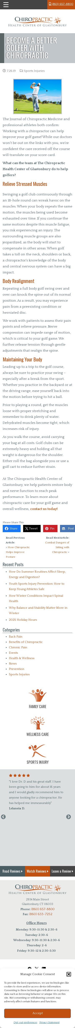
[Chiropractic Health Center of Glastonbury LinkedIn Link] (44, 966)
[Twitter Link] (37, 966)
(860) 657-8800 (62, 4)
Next (68, 817)
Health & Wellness (21, 658)
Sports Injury (38, 762)
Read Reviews (11, 871)
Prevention (16, 669)
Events (13, 653)
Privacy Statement (49, 1022)
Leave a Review (62, 871)
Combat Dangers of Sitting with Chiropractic (57, 547)
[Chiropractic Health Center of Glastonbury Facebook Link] (29, 966)
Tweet (32, 528)
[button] (69, 974)
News (13, 663)
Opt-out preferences (25, 1022)
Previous (3, 817)
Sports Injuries (34, 71)
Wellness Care (37, 734)
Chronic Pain (18, 647)
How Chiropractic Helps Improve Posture (18, 552)
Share (13, 528)
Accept (37, 1013)
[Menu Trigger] (6, 5)
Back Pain (15, 636)
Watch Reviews (37, 871)
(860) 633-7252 (40, 914)
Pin (51, 528)
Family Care (37, 706)
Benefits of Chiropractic (26, 642)
